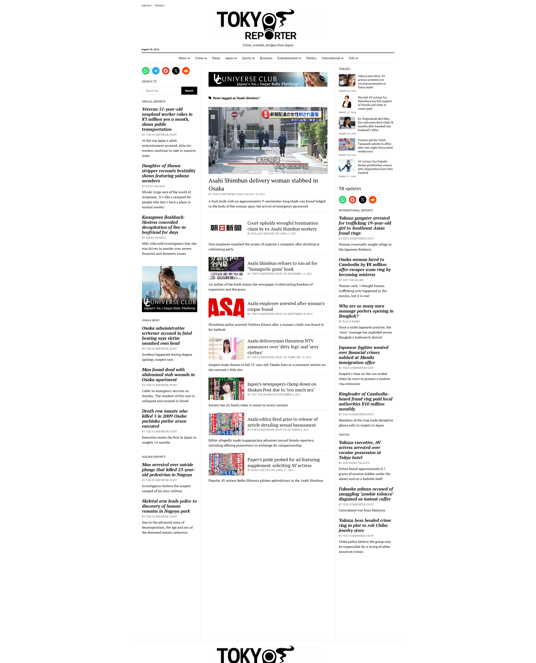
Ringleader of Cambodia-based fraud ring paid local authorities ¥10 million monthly (365, 401)
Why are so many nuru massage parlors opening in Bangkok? (366, 310)
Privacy (160, 5)
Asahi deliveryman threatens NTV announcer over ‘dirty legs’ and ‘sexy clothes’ (283, 346)
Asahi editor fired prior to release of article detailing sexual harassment (282, 422)
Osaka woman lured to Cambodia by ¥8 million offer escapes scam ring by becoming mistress (365, 267)
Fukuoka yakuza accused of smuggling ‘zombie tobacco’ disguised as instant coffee (366, 493)
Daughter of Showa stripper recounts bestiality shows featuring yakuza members (168, 173)
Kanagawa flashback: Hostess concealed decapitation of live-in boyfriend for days (164, 225)
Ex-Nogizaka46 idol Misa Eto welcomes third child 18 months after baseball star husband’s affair (375, 124)
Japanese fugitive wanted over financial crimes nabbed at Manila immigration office (363, 355)
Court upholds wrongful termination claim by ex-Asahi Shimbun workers (282, 226)
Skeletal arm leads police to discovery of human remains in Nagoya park (169, 506)
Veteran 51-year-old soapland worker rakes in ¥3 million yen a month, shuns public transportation (167, 119)
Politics (311, 58)
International (331, 58)
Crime (199, 58)
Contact (147, 5)
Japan (229, 58)
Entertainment (287, 58)
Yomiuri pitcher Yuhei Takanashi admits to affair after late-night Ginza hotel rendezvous (375, 145)
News (183, 58)
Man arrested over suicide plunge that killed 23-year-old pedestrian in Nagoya (168, 469)
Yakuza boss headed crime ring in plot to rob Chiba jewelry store (365, 525)
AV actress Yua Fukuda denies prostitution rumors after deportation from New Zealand (375, 167)
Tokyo (216, 58)
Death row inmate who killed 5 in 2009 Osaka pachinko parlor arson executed (165, 418)
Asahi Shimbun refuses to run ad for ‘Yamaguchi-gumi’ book (282, 266)
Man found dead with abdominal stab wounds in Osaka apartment (168, 374)
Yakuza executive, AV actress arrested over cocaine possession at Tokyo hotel (372, 81)
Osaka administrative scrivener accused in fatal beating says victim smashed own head (167, 336)
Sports (246, 58)
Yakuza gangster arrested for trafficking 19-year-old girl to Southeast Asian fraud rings (365, 225)
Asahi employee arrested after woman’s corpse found (286, 306)
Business (266, 58)
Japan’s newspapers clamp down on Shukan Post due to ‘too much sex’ (281, 387)
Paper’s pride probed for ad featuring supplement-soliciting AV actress (283, 462)
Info (352, 58)
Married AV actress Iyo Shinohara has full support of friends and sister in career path (375, 103)
